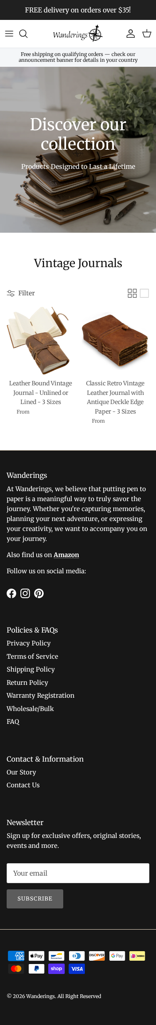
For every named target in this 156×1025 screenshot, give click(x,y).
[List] (144, 293)
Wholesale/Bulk (30, 709)
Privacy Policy (29, 643)
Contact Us (23, 785)
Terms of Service (32, 656)
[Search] (27, 33)
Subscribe (34, 898)
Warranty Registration (40, 695)
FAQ (13, 722)
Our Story (21, 772)
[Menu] (9, 33)
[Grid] (132, 293)
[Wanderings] (78, 34)
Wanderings (40, 996)
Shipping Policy (31, 669)
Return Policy (27, 683)
